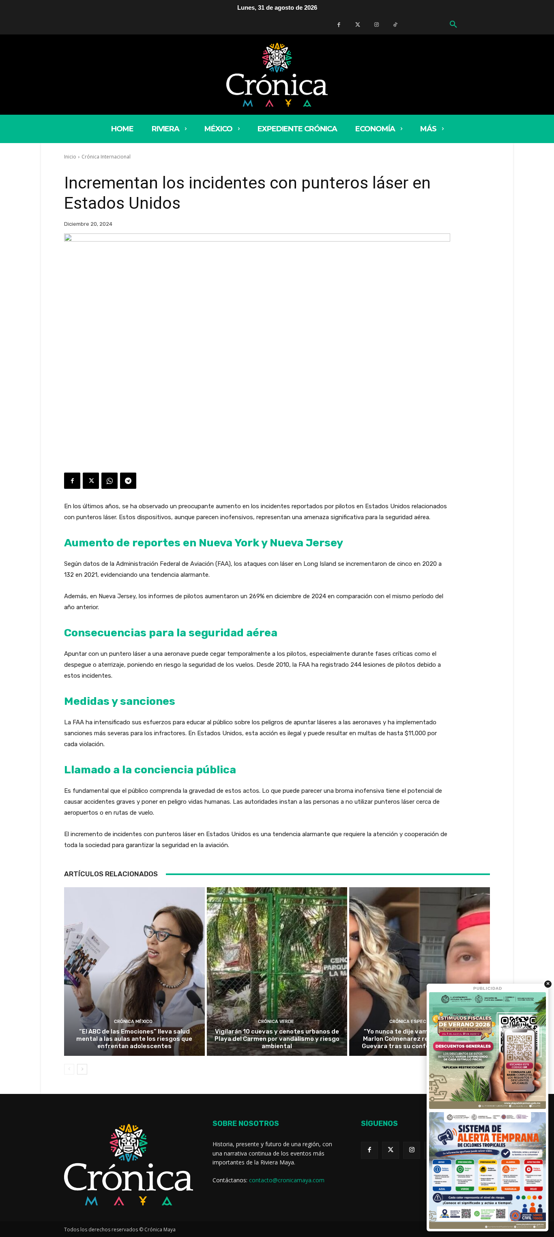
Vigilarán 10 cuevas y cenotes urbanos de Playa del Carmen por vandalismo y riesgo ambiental (277, 1039)
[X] (91, 481)
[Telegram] (128, 481)
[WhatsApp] (109, 481)
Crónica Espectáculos (418, 1021)
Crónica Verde (276, 1021)
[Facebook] (338, 24)
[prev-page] (69, 1069)
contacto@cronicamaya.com (286, 1180)
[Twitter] (357, 24)
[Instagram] (411, 1150)
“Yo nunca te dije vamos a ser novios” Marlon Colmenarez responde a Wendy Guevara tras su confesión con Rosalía (419, 1039)
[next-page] (82, 1069)
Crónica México (133, 1021)
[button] (453, 24)
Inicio (70, 156)
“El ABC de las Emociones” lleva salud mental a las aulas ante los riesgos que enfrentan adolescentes (134, 1039)
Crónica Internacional (106, 156)
